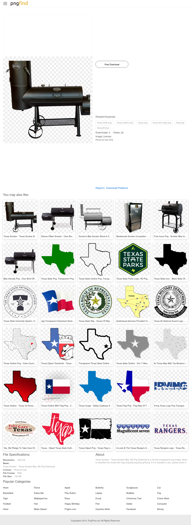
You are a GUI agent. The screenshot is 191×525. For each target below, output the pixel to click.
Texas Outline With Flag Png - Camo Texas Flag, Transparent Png (72, 405)
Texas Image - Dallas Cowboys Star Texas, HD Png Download (108, 405)
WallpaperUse (40, 498)
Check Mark (163, 498)
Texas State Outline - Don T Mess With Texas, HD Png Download (147, 363)
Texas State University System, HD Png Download (27, 320)
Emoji (98, 498)
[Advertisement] (47, 35)
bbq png (180, 122)
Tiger (5, 498)
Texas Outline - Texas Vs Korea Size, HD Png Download (30, 405)
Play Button (70, 492)
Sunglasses (132, 487)
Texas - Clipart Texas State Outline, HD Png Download (67, 447)
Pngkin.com (70, 509)
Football (7, 503)
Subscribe (39, 492)
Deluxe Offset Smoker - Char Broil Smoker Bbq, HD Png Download (72, 236)
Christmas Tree (133, 498)
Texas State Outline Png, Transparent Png (99, 278)
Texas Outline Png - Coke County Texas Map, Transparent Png (33, 363)
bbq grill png (103, 127)
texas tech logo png (162, 122)
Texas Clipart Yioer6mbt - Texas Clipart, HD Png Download (69, 363)
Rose (67, 498)
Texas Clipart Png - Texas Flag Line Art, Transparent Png (106, 447)
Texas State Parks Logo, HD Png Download (136, 278)
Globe (129, 503)
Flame (37, 487)
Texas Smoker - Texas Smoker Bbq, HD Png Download (30, 236)
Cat (159, 487)
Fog (159, 492)
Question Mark (103, 509)
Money (160, 509)
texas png (142, 122)
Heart (5, 487)
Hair (36, 503)
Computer (162, 503)
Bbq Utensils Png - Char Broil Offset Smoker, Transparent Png (33, 278)
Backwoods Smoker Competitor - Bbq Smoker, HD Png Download (147, 236)
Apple (67, 487)
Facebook (131, 509)
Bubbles (130, 492)
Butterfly (100, 487)
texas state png (104, 122)
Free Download (112, 64)
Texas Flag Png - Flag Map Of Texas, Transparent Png (142, 405)
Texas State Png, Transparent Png (57, 278)
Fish (98, 503)
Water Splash (40, 509)
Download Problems (117, 188)
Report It (100, 188)
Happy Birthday (72, 503)
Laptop (99, 492)
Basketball (8, 492)
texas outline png (125, 122)
